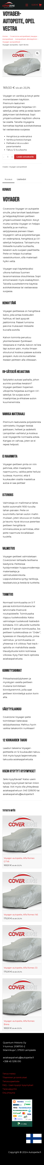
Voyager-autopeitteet (18, 167)
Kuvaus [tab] (8, 179)
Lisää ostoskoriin (25, 157)
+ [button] (12, 157)
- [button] (3, 157)
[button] (37, 53)
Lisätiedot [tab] (21, 179)
